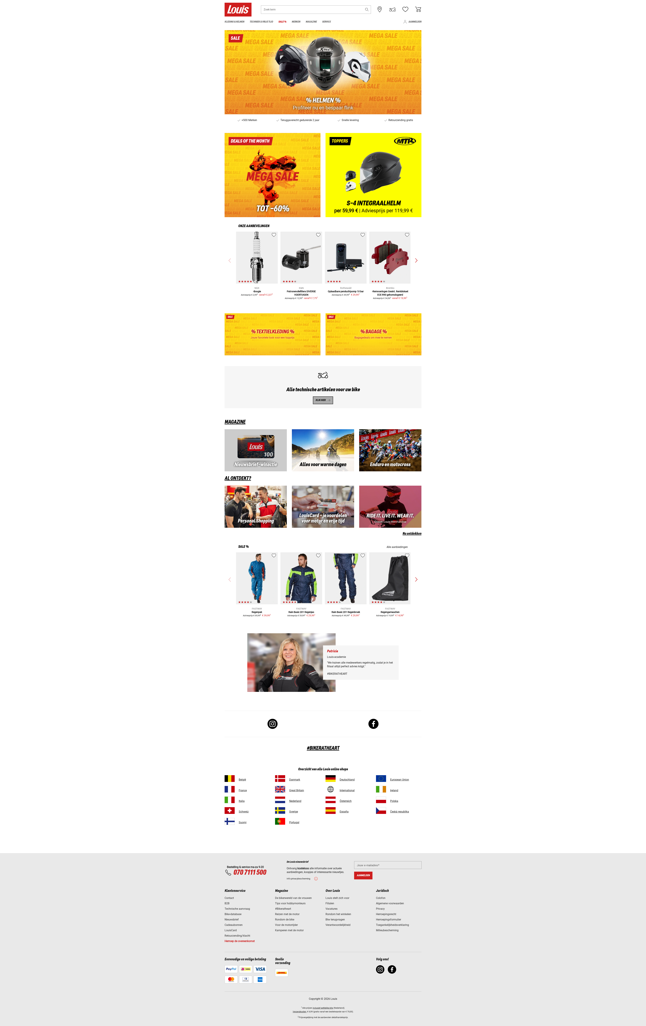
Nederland (295, 801)
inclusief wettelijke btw (323, 1008)
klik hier (321, 400)
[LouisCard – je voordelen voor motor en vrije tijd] (323, 507)
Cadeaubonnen (234, 925)
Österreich (346, 801)
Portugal (294, 822)
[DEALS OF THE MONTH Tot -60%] (272, 175)
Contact (229, 898)
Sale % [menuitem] (282, 21)
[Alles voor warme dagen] (323, 450)
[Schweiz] (230, 810)
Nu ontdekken (412, 533)
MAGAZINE (235, 422)
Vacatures (331, 908)
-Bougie (257, 291)
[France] (230, 789)
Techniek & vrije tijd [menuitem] (261, 21)
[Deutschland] (331, 778)
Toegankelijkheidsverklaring (392, 925)
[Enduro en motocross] (390, 450)
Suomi (242, 822)
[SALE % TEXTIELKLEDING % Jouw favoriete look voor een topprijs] (272, 334)
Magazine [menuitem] (311, 21)
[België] (230, 778)
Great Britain (296, 790)
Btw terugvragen (335, 919)
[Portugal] (280, 821)
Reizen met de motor (287, 914)
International (347, 790)
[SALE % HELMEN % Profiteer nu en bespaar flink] (323, 72)
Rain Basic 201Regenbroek (346, 612)
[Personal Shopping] (256, 507)
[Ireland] (381, 789)
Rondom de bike (284, 919)
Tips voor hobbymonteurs (290, 903)
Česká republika (399, 811)
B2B (227, 903)
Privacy (380, 908)
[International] (331, 789)
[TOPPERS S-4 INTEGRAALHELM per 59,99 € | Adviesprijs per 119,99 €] (373, 175)
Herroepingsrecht (386, 914)
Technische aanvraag (237, 908)
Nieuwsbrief (232, 919)
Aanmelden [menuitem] (414, 21)
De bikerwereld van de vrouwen (293, 898)
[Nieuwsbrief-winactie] (256, 450)
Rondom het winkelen (338, 914)
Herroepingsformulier (388, 919)
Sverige (293, 811)
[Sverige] (280, 810)
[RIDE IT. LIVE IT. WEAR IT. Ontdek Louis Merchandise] (390, 507)
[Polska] (381, 800)
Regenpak (257, 612)
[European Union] (381, 778)
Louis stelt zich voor (337, 898)
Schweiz (244, 811)
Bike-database (233, 914)
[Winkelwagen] (418, 9)
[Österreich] (331, 800)
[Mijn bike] (392, 9)
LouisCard (231, 930)
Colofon (380, 898)
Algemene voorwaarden (390, 903)
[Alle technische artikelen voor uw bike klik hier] (323, 387)
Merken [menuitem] (296, 21)
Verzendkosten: (300, 1012)
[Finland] (230, 821)
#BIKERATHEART (323, 748)
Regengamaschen (390, 612)
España (344, 811)
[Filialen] (379, 9)
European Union (399, 779)
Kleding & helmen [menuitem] (234, 21)
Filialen (330, 903)
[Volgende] (416, 260)
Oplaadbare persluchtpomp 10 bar (346, 291)
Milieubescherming (387, 930)
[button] (367, 9)
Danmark (294, 779)
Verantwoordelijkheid (338, 925)
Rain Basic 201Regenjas (301, 612)
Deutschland (347, 779)
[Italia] (230, 800)
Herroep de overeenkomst (240, 941)
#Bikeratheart (283, 908)
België (242, 779)
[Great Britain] (280, 789)
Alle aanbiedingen (397, 547)
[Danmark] (280, 778)
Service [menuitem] (326, 21)
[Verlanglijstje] (405, 9)
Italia (242, 801)
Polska (394, 801)
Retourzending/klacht (237, 935)
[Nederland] (280, 800)
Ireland (394, 790)
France (243, 790)
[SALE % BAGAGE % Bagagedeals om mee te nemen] (373, 334)
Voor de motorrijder (286, 925)
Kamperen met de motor (289, 930)
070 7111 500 (249, 872)
